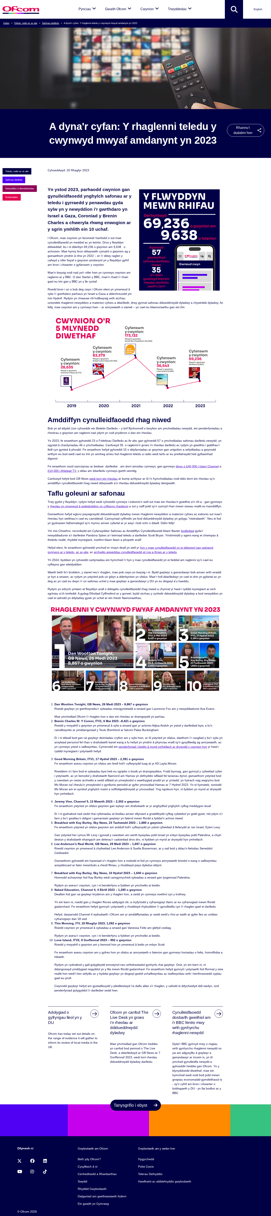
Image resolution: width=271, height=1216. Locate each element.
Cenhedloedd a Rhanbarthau (97, 1174)
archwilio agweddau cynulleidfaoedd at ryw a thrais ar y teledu (135, 552)
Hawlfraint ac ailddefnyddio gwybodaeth (164, 1181)
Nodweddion (11, 197)
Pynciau (88, 9)
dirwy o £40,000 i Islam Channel (197, 466)
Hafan (6, 23)
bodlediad (187, 531)
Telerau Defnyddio (150, 1174)
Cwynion (150, 9)
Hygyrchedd (146, 1159)
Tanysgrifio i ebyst (131, 1105)
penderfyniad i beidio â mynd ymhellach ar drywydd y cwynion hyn (163, 746)
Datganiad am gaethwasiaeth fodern (102, 1196)
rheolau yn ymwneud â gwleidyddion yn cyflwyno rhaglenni (89, 506)
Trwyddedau (180, 9)
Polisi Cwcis (146, 1166)
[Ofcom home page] (21, 9)
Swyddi (82, 1181)
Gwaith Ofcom (119, 9)
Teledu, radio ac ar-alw (25, 23)
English (258, 9)
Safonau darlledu (50, 23)
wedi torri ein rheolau (103, 478)
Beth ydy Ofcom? (89, 1159)
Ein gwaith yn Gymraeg (93, 1203)
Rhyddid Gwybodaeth (92, 1189)
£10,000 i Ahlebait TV (62, 470)
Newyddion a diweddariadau (19, 188)
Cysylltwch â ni (87, 1166)
